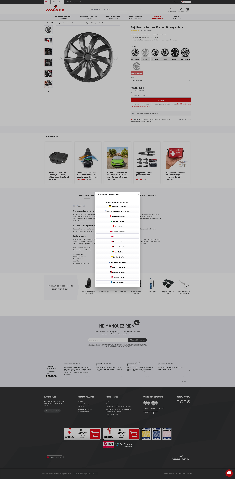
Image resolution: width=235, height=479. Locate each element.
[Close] (138, 194)
